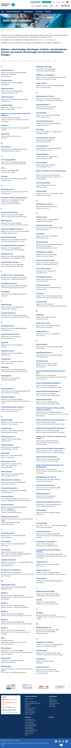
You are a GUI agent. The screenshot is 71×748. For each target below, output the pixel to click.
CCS (2, 168)
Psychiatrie (40, 293)
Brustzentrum (6, 147)
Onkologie (27, 706)
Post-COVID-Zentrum (43, 269)
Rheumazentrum (41, 331)
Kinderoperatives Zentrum (10, 480)
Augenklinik (5, 134)
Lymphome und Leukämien (10, 570)
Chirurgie (4, 176)
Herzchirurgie (5, 359)
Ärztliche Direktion (53, 701)
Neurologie (40, 129)
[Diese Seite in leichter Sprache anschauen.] (62, 6)
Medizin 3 (4, 611)
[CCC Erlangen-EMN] (27, 686)
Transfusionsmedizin (43, 531)
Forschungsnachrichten (30, 719)
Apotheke (4, 125)
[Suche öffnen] (57, 6)
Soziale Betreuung (29, 709)
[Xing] (63, 741)
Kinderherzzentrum (7, 437)
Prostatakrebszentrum (44, 277)
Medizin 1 (4, 593)
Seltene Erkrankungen (44, 400)
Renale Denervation (43, 323)
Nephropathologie (42, 104)
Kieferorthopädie (7, 420)
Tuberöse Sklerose (42, 570)
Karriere (51, 717)
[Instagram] (60, 741)
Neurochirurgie (41, 113)
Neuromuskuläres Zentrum (45, 138)
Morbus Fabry (41, 83)
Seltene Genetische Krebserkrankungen (50, 420)
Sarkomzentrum (41, 344)
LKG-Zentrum (5, 550)
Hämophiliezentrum (7, 326)
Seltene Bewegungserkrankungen (48, 383)
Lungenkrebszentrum (8, 560)
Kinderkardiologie (7, 445)
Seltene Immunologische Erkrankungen (50, 428)
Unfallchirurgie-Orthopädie (45, 591)
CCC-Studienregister (29, 722)
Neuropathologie (42, 154)
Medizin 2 (4, 603)
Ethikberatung (28, 704)
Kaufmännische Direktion (54, 703)
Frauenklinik (5, 292)
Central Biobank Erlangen (30, 724)
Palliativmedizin (41, 217)
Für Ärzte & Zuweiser (35, 2)
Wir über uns (51, 698)
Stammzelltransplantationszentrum (48, 502)
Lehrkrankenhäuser (29, 733)
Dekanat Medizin (52, 706)
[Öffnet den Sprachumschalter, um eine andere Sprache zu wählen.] (67, 2)
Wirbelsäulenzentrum (43, 627)
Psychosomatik (41, 302)
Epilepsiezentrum (7, 254)
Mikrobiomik (5, 658)
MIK (2, 638)
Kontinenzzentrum (7, 505)
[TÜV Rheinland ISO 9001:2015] (11, 686)
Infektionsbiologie (7, 397)
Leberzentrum (6, 541)
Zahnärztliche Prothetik (44, 642)
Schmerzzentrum (42, 361)
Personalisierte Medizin (44, 252)
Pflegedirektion (52, 704)
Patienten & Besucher (31, 696)
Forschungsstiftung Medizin (30, 725)
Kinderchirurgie (6, 428)
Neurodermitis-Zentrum (44, 121)
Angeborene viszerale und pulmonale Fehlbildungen (15, 114)
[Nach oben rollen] (68, 745)
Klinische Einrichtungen (30, 731)
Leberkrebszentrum (8, 533)
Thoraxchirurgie (41, 523)
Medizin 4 (4, 620)
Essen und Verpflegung (30, 711)
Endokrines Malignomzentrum (11, 229)
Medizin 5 (4, 628)
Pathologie (40, 234)
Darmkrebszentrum (7, 189)
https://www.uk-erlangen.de (47, 40)
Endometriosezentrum (8, 237)
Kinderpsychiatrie (7, 496)
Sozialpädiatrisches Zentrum (46, 477)
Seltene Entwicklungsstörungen (47, 391)
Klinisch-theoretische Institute (31, 730)
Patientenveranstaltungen (30, 708)
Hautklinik (4, 342)
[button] (69, 686)
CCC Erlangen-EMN (7, 160)
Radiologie (39, 315)
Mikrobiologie (6, 648)
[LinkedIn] (66, 741)
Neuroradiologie (41, 162)
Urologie (39, 600)
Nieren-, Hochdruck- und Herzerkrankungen (51, 171)
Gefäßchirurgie (6, 305)
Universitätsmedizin (53, 700)
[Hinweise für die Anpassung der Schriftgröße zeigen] (68, 6)
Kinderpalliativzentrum (9, 488)
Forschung (28, 717)
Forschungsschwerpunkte (30, 720)
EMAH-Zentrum (6, 221)
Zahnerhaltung (41, 651)
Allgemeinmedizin (7, 89)
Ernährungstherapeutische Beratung (32, 703)
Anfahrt (26, 700)
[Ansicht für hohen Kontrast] (65, 6)
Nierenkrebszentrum (43, 183)
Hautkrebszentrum (7, 351)
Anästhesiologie (6, 105)
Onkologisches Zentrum (44, 204)
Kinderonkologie (6, 472)
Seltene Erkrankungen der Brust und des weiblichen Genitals (50, 409)
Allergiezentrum (6, 80)
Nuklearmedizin (41, 191)
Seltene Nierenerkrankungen (46, 457)
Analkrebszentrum (7, 97)
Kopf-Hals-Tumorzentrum (9, 517)
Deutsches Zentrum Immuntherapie (13, 198)
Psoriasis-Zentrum (42, 285)
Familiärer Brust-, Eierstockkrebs (12, 275)
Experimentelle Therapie (9, 262)
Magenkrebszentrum (8, 585)
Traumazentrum (41, 562)
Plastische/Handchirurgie (45, 260)
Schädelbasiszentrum (43, 353)
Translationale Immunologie (45, 542)
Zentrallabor (40, 659)
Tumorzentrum (41, 578)
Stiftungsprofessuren (29, 727)
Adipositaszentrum (7, 70)
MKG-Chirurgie (6, 666)
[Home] (2, 11)
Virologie (39, 613)
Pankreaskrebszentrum (44, 225)
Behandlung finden (29, 698)
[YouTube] (61, 745)
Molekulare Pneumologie (44, 75)
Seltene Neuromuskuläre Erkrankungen (50, 448)
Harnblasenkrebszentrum (10, 334)
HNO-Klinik (5, 367)
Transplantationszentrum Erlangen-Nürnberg (48, 551)
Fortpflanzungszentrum (9, 283)
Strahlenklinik (41, 510)
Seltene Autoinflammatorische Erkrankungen (51, 372)
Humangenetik (6, 376)
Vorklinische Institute (29, 728)
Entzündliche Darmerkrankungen (12, 245)
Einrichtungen (53, 696)
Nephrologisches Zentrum (45, 96)
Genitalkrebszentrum (8, 313)
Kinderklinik (5, 453)
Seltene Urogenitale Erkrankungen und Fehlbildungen (49, 466)
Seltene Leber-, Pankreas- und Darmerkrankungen (51, 437)
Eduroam (27, 735)
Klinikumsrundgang (29, 714)
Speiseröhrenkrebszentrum (45, 485)
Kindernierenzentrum (8, 461)
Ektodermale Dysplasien (9, 212)
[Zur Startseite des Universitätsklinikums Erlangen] (8, 5)
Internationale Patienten (30, 712)
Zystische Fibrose (42, 667)
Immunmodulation (7, 389)
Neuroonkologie (41, 146)
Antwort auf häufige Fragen (30, 701)
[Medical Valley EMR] (44, 687)
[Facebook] (56, 741)
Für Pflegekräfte (46, 2)
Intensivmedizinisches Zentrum (12, 407)
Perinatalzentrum (42, 242)
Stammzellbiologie (42, 494)
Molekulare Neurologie (44, 67)
